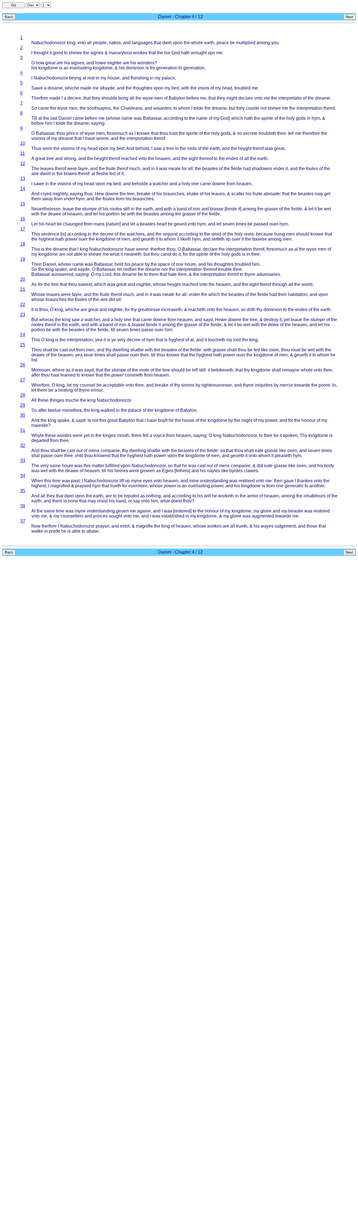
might (231, 98)
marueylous (120, 52)
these (43, 400)
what (114, 254)
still (126, 208)
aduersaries (268, 274)
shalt (47, 349)
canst (166, 254)
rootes (116, 208)
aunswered (62, 274)
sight (193, 158)
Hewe (221, 319)
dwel (167, 42)
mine (194, 480)
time (56, 480)
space (164, 264)
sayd (208, 319)
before (192, 98)
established (172, 516)
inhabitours (314, 495)
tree (170, 148)
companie (110, 450)
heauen (162, 158)
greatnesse (149, 309)
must (295, 349)
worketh (226, 495)
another (316, 485)
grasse (271, 208)
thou (60, 133)
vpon (178, 42)
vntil (79, 455)
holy (290, 118)
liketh (185, 239)
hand (121, 500)
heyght (244, 148)
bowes (70, 173)
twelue (54, 410)
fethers (182, 470)
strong (70, 158)
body (329, 465)
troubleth (267, 133)
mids (192, 148)
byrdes (236, 470)
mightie (114, 62)
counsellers (71, 516)
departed (40, 440)
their (282, 294)
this (117, 274)
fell (146, 435)
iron (196, 208)
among (263, 42)
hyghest (46, 239)
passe (148, 329)
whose (113, 118)
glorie (266, 511)
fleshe (102, 173)
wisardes (162, 108)
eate (259, 450)
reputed (131, 495)
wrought (199, 52)
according (173, 118)
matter (98, 465)
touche (72, 400)
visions (38, 138)
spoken (290, 435)
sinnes (187, 385)
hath (185, 52)
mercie (286, 385)
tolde (198, 108)
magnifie (144, 526)
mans (99, 224)
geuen (122, 511)
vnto (81, 42)
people (100, 42)
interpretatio (290, 98)
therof (329, 108)
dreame (55, 88)
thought (41, 52)
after (35, 375)
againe (144, 511)
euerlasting (81, 67)
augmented (263, 516)
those (312, 526)
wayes (267, 526)
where (58, 370)
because (264, 234)
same (55, 465)
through (279, 284)
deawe (54, 213)
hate (172, 274)
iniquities (264, 385)
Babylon (177, 98)
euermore (137, 485)
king (71, 42)
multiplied (245, 42)
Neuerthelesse (45, 208)
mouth (123, 435)
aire (35, 173)
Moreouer (40, 370)
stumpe (89, 208)
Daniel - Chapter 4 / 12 (180, 16)
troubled (242, 88)
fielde (236, 168)
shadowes (262, 168)
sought (115, 516)
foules (312, 168)
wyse (148, 98)
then (278, 480)
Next (349, 17)
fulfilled (112, 465)
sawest (85, 284)
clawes (251, 470)
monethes (72, 410)
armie (252, 495)
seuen (228, 224)
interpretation (309, 108)
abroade (271, 193)
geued (180, 224)
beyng (75, 78)
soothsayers (99, 108)
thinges (57, 400)
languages (142, 42)
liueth (115, 485)
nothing (153, 495)
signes (96, 52)
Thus (36, 148)
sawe (39, 183)
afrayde (107, 88)
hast (173, 133)
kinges (109, 435)
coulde (252, 108)
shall (111, 354)
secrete (250, 133)
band (182, 208)
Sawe (37, 88)
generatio (294, 485)
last (53, 118)
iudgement (285, 526)
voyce (159, 435)
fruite (111, 168)
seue (88, 354)
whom (184, 108)
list (34, 359)
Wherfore (40, 385)
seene (102, 138)
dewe (273, 324)
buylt (163, 420)
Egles (167, 470)
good (58, 52)
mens (93, 450)
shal (35, 455)
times (241, 224)
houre (190, 264)
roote (144, 370)
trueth (241, 526)
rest (91, 78)
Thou (36, 349)
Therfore (39, 98)
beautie (295, 511)
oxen (274, 349)
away (47, 198)
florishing (140, 78)
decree (74, 98)
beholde (140, 183)
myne (136, 480)
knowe (143, 133)
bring (123, 98)
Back (9, 17)
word (216, 234)
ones (249, 234)
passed (261, 224)
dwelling (120, 349)
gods (301, 118)
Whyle (37, 435)
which (237, 118)
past (75, 480)
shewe (75, 52)
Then (36, 264)
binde (231, 208)
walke (37, 531)
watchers (136, 234)
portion (113, 213)
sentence (50, 234)
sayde (84, 269)
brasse (216, 208)
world (307, 284)
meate (174, 168)
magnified (60, 485)
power (71, 239)
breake (143, 193)
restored (247, 480)
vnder (278, 168)
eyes (147, 480)
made (85, 88)
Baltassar (152, 118)
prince (72, 133)
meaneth (132, 254)
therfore (158, 249)
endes (232, 158)
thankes (305, 480)
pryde (54, 531)
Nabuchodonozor (48, 42)
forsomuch (117, 133)
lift (121, 480)
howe (100, 62)
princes (100, 516)
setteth (218, 239)
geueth (148, 239)
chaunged (73, 224)
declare (245, 98)
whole (197, 42)
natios (115, 42)
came (43, 108)
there (42, 390)
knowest (102, 455)
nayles (213, 470)
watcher (160, 183)
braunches (173, 193)
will (207, 495)
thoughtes (142, 88)
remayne (291, 370)
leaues (47, 168)
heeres (121, 470)
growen (147, 470)
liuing (279, 234)
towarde (302, 385)
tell (291, 133)
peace (222, 42)
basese (259, 239)
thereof (206, 158)
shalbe (137, 349)
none (73, 500)
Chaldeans (131, 108)
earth (209, 42)
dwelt (45, 173)
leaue (68, 208)
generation (166, 67)
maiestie (39, 425)
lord (237, 339)
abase (92, 531)
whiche (72, 88)
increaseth (171, 309)
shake (193, 193)
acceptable (113, 385)
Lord (106, 274)
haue (90, 138)
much (134, 168)
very (121, 339)
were (47, 148)
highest (38, 485)
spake (61, 269)
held (119, 264)
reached (129, 158)
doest (176, 500)
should (302, 234)
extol (124, 526)
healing (65, 390)
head (227, 88)
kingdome (48, 67)
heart (51, 224)
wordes (64, 435)
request (170, 234)
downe (218, 183)
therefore (311, 133)
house (113, 78)
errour (96, 390)
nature (113, 224)
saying (97, 123)
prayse (102, 526)
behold (142, 148)
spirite (267, 118)
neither (130, 269)
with (185, 88)
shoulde (109, 98)
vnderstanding (214, 480)
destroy (271, 319)
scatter (237, 193)
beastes (210, 168)
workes (140, 52)
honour (308, 420)
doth (251, 309)
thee (281, 133)
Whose (38, 294)
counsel (87, 385)
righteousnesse (216, 385)
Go (13, 5)
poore (324, 385)
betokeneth (222, 370)
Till (34, 118)
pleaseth (283, 455)
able (78, 254)
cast (64, 349)
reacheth (197, 309)
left (195, 370)
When (37, 480)
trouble (225, 269)
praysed (83, 485)
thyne (249, 274)
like (264, 349)
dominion (135, 67)
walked (108, 410)
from (231, 183)
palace (168, 78)
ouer (273, 224)
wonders (145, 62)
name (127, 118)
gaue (289, 480)
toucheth (216, 339)
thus (88, 193)
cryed (46, 193)
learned (68, 375)
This (35, 234)
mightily (60, 193)
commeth (134, 375)
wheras (46, 319)
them (36, 198)
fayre (83, 168)
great (50, 62)
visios (203, 88)
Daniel (65, 118)
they (96, 98)
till (113, 329)
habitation (297, 294)
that (157, 42)
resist (102, 500)
